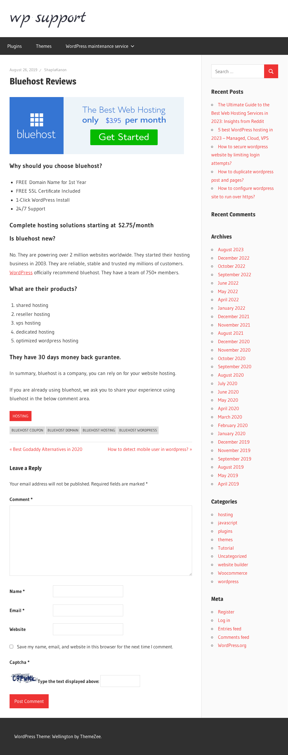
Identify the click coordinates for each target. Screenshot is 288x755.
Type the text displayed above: (68, 681)
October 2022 (231, 266)
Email (17, 610)
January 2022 (231, 308)
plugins (225, 531)
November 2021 (234, 325)
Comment (21, 499)
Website (18, 629)
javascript (227, 522)
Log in (224, 620)
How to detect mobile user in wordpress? (148, 449)
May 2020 (228, 400)
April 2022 (228, 299)
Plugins (14, 46)
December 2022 (233, 258)
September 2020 (234, 366)
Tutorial (226, 548)
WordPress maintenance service (97, 46)
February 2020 (233, 425)
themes (225, 539)
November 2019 (234, 450)
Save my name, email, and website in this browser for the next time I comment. (95, 647)
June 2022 (228, 283)
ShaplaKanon (55, 69)
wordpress (228, 581)
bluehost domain (63, 430)
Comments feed (233, 637)
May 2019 (228, 475)
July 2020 (227, 383)
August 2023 (231, 249)
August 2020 (231, 375)
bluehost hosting (99, 430)
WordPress (21, 272)
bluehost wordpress (138, 430)
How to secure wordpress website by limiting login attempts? (239, 154)
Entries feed (229, 629)
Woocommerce (232, 573)
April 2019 (228, 484)
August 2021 (231, 333)
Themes (43, 46)
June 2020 (228, 392)
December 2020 (234, 341)
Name (17, 591)
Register (226, 612)
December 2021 (233, 316)
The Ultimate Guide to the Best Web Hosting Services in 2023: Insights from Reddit (240, 113)
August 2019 (231, 467)
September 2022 (234, 274)
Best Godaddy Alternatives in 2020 (47, 449)
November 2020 (234, 350)
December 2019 (233, 442)
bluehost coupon (27, 430)
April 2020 (228, 408)
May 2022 (228, 291)
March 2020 (230, 417)
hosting (20, 416)
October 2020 (232, 358)
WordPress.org (232, 645)
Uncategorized (232, 556)
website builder (233, 564)
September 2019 (234, 459)
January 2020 (232, 433)
